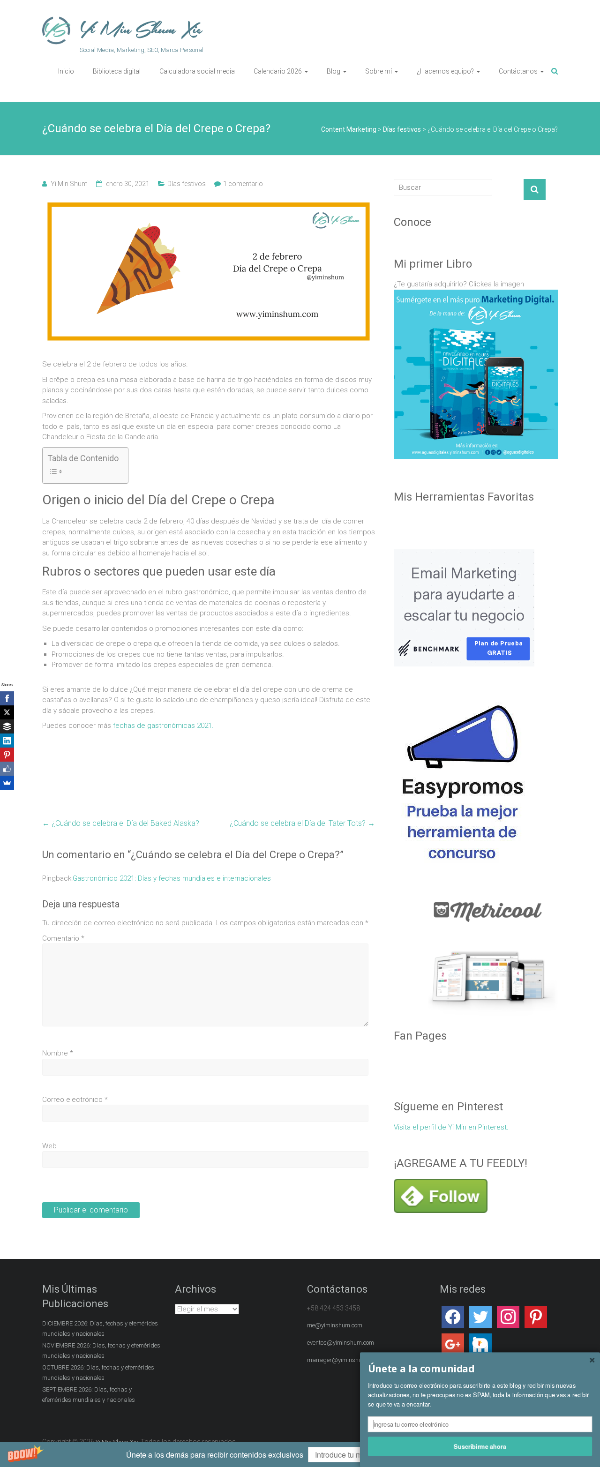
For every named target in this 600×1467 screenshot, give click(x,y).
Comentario (63, 938)
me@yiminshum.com (334, 1325)
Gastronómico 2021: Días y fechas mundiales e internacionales (172, 878)
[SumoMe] (7, 783)
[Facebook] (7, 698)
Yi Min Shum (69, 183)
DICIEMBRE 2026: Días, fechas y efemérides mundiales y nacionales (100, 1328)
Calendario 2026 (278, 71)
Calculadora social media (197, 71)
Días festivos (186, 183)
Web (49, 1146)
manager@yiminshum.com (343, 1359)
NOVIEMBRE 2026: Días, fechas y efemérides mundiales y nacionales (101, 1350)
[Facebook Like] (7, 769)
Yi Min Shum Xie (141, 30)
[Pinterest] (7, 755)
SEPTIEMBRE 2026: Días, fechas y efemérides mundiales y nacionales (88, 1394)
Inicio (66, 71)
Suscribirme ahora (480, 1446)
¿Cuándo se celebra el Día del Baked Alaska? (120, 823)
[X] (7, 712)
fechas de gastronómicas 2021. (163, 725)
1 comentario (243, 183)
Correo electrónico (75, 1099)
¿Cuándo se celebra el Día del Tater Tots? (302, 823)
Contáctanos (518, 71)
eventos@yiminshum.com (340, 1342)
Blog (333, 71)
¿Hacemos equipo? (445, 71)
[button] (300, 1454)
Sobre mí (378, 71)
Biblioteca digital (117, 71)
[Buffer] (7, 726)
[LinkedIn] (7, 741)
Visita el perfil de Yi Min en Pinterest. (451, 1127)
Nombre (57, 1053)
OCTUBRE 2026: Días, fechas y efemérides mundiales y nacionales (98, 1372)
